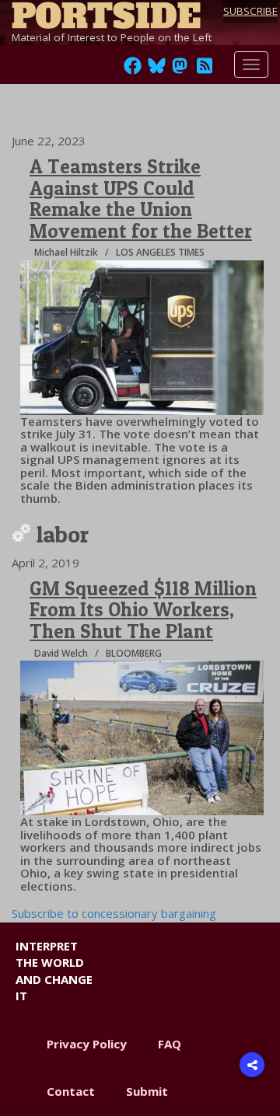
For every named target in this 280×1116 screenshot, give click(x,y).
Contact (71, 1091)
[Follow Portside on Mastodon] (180, 70)
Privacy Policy (87, 1043)
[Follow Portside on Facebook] (133, 70)
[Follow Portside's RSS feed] (204, 70)
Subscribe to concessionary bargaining (114, 913)
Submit (147, 1091)
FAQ (169, 1043)
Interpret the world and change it (54, 970)
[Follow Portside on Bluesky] (158, 70)
